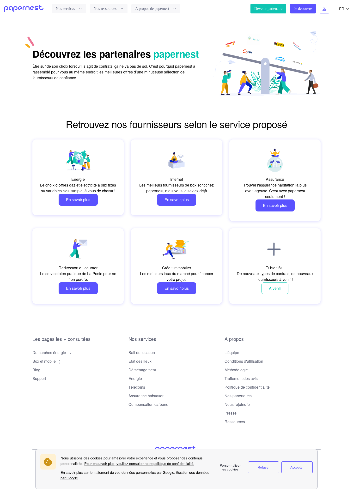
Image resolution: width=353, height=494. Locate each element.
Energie (135, 378)
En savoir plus (78, 199)
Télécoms (136, 387)
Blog (36, 370)
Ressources (235, 421)
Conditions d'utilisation (244, 361)
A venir (275, 288)
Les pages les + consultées (61, 338)
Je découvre (303, 8)
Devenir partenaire (268, 8)
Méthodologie (236, 370)
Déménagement (142, 370)
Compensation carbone (148, 404)
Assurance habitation (146, 395)
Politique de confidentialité (247, 387)
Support (39, 378)
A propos (234, 338)
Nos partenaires (238, 395)
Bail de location (141, 352)
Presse (231, 413)
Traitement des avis (241, 378)
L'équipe (232, 352)
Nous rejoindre (237, 404)
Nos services (142, 338)
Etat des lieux (140, 361)
